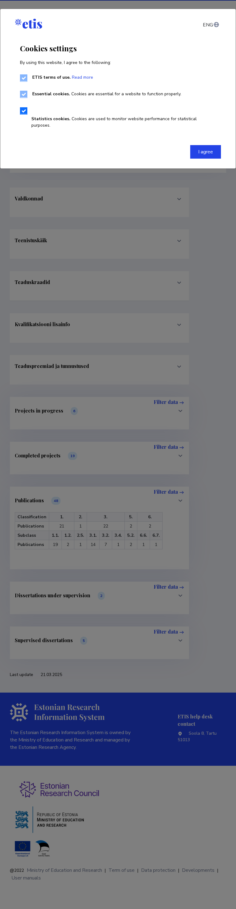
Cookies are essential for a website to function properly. (106, 94)
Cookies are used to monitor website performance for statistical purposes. (114, 122)
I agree (205, 151)
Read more (82, 77)
